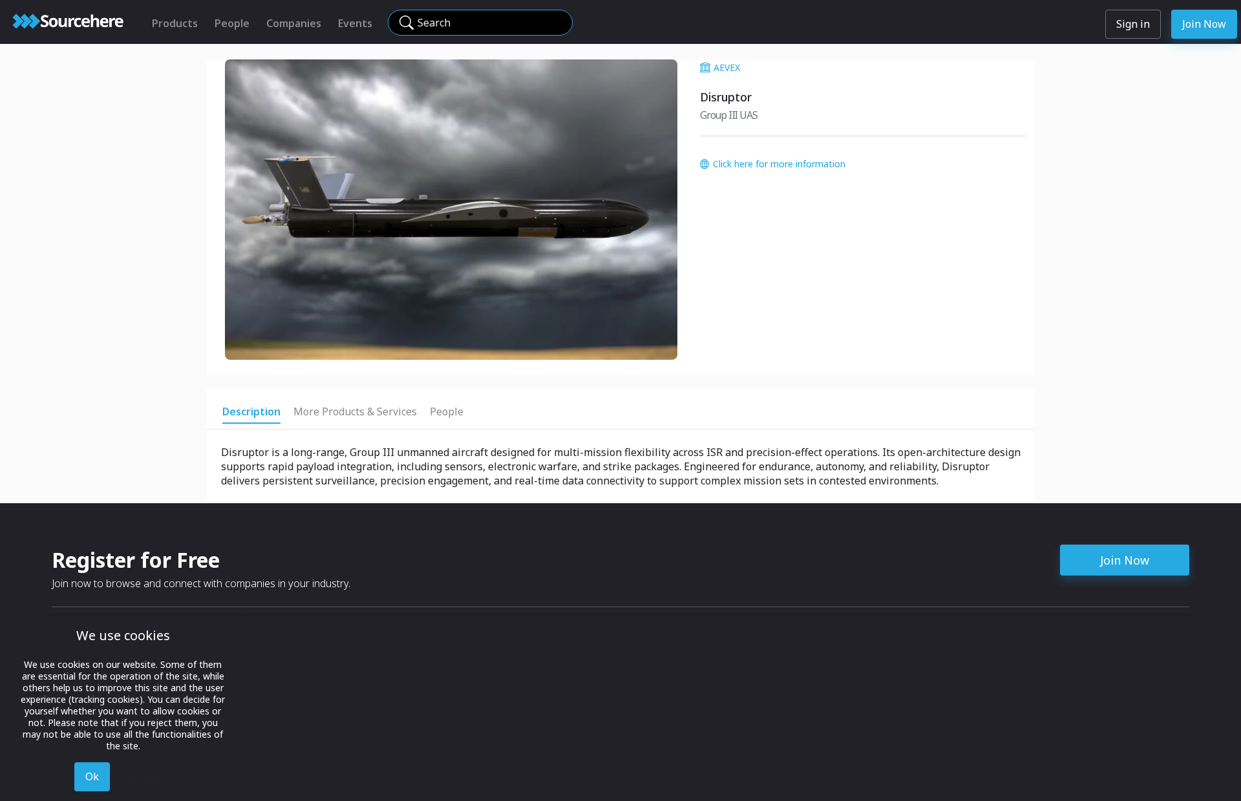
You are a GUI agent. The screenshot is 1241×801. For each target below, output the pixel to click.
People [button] (446, 411)
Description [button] (251, 411)
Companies (293, 23)
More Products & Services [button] (355, 411)
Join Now (1204, 24)
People (232, 23)
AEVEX (727, 67)
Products (175, 23)
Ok (92, 776)
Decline (141, 776)
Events (355, 23)
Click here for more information (779, 164)
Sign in (1133, 24)
